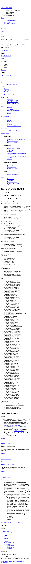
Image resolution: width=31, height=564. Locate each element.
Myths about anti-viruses (13, 174)
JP (13, 84)
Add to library (5, 31)
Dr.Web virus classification (14, 148)
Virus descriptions (12, 130)
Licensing (9, 121)
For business (7, 90)
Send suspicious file (12, 100)
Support (6, 538)
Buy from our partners (10, 20)
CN (4, 84)
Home (5, 535)
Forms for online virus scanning (15, 110)
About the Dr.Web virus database (16, 139)
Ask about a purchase (9, 23)
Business (6, 537)
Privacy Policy (4, 562)
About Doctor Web (9, 94)
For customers (7, 539)
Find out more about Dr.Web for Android (11, 522)
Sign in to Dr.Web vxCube (14, 126)
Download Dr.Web (9, 15)
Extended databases (12, 141)
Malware (9, 151)
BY (20, 84)
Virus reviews (10, 179)
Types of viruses (11, 150)
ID (21, 84)
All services (10, 99)
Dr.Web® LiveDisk (19, 431)
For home (6, 89)
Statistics (9, 124)
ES (8, 84)
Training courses (11, 167)
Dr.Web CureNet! (12, 113)
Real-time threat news (13, 183)
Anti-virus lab (7, 92)
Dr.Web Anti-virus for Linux (10, 468)
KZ (15, 84)
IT (12, 84)
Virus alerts (10, 180)
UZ (17, 84)
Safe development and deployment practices (12, 561)
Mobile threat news (12, 182)
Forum (2, 58)
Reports (9, 123)
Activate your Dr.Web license (12, 10)
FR (10, 84)
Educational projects (12, 168)
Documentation (8, 13)
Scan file (9, 107)
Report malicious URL (13, 103)
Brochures (10, 165)
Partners (6, 541)
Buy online (7, 22)
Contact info (7, 544)
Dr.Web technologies (12, 142)
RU (2, 84)
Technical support (9, 12)
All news (9, 185)
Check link (10, 109)
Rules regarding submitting (18, 44)
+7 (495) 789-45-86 (6, 56)
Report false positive (12, 102)
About (9, 120)
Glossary (9, 159)
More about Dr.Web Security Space (16, 424)
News (5, 93)
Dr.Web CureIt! (11, 112)
